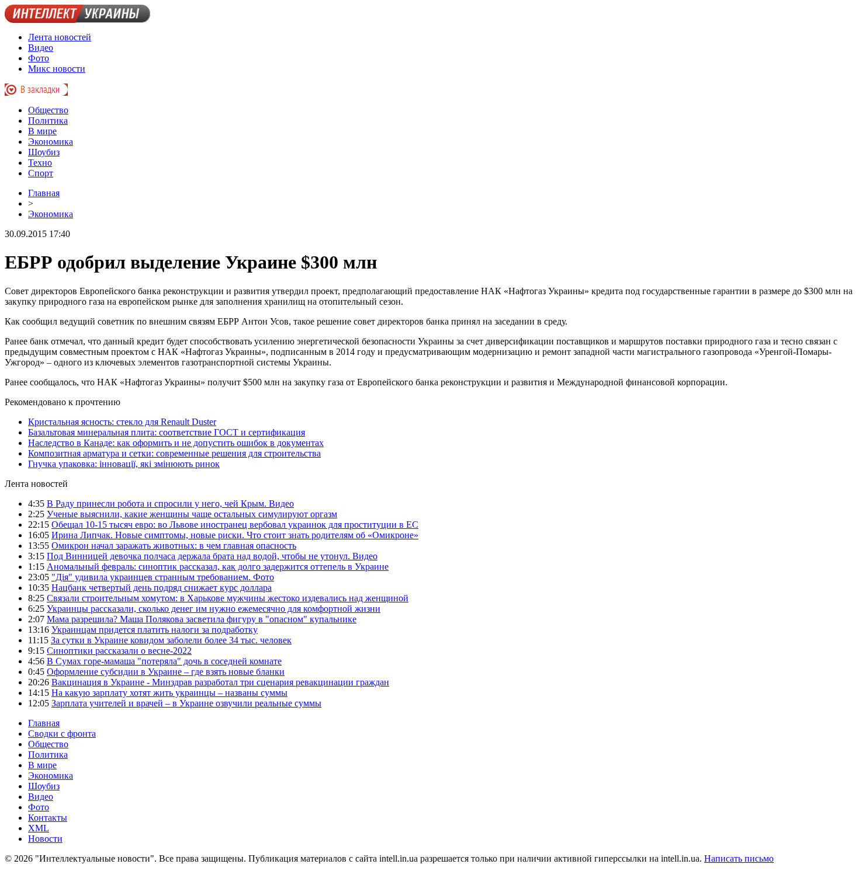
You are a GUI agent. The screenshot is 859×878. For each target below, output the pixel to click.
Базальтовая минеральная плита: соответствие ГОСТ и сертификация (166, 432)
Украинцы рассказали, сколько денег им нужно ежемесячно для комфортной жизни (213, 609)
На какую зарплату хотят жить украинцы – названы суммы (169, 693)
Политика (48, 121)
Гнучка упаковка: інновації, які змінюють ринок (124, 464)
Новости (45, 839)
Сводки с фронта (62, 733)
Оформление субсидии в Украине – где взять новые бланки (166, 672)
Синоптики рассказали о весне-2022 (119, 651)
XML (38, 828)
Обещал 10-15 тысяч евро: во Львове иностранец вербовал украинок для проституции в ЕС (234, 524)
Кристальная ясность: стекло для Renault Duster (122, 422)
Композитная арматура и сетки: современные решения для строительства (174, 453)
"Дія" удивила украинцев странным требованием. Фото (162, 577)
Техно (40, 163)
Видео (40, 48)
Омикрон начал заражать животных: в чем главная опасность (173, 546)
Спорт (40, 173)
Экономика (50, 142)
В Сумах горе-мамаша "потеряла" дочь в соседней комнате (164, 661)
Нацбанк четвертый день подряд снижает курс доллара (161, 588)
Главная (44, 193)
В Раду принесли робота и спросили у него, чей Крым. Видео (170, 503)
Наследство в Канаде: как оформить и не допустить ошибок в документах (176, 443)
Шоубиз (44, 152)
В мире (42, 131)
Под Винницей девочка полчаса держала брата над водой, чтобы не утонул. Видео (212, 556)
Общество (48, 110)
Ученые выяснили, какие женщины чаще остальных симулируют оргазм (192, 514)
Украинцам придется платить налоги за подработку (154, 630)
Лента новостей (59, 37)
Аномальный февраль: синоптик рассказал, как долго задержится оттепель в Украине (218, 567)
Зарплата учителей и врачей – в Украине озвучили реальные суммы (186, 703)
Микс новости (56, 69)
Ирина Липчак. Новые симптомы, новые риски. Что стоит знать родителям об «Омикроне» (234, 535)
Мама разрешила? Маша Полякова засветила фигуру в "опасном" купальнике (201, 619)
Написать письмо (739, 858)
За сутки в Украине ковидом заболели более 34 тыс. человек (171, 640)
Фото (38, 58)
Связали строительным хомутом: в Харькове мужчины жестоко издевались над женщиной (227, 598)
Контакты (47, 818)
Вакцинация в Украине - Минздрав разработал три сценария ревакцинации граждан (220, 682)
